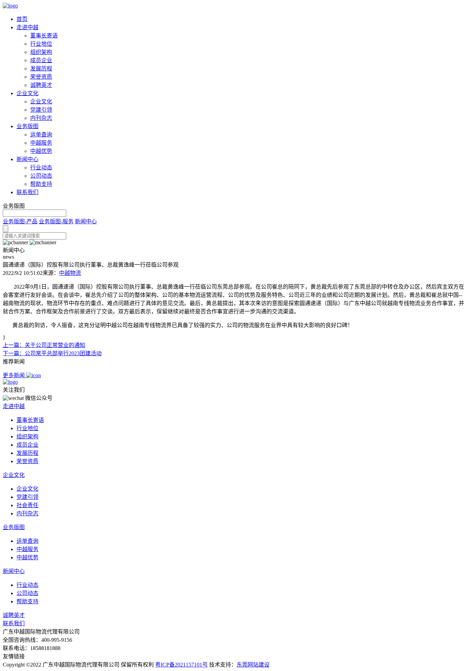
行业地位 (41, 44)
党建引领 (41, 110)
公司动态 (41, 176)
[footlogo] (10, 382)
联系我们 (27, 192)
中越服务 (41, 143)
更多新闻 (14, 375)
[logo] (10, 6)
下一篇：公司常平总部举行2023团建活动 (52, 353)
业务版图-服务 (56, 221)
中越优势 (41, 151)
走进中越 (27, 27)
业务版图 (27, 126)
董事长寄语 (44, 35)
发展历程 (41, 68)
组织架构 (41, 52)
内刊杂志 (41, 118)
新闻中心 (27, 159)
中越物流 (70, 273)
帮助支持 (41, 184)
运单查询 (41, 134)
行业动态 (41, 167)
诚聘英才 (41, 85)
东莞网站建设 (253, 665)
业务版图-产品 (20, 221)
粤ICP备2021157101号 (181, 665)
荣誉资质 (41, 77)
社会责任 (27, 505)
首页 (21, 19)
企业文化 (27, 93)
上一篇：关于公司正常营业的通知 (44, 345)
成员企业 (41, 60)
